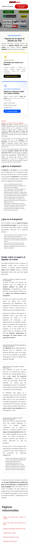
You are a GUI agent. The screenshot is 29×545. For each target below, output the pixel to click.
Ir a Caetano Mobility (12, 111)
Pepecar (3, 121)
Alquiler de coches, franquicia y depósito (12, 123)
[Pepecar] (14, 2)
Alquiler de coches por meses (21, 6)
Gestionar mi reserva (7, 6)
